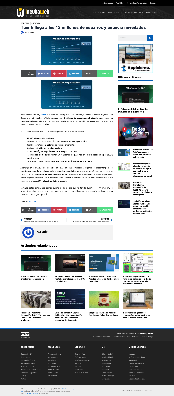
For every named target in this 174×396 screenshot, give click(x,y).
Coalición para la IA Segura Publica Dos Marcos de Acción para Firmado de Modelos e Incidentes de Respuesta (142, 207)
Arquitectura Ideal (28, 363)
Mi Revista (106, 379)
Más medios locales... (137, 379)
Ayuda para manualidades (31, 370)
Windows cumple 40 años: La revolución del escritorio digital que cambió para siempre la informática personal (142, 170)
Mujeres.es (79, 370)
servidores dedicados (31, 393)
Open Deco (25, 357)
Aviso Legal (148, 390)
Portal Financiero (108, 376)
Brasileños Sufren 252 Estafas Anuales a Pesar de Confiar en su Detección (143, 153)
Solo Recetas (80, 354)
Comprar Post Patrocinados (137, 3)
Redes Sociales (53, 370)
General (25, 23)
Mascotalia (106, 370)
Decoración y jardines (29, 373)
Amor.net (78, 363)
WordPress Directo (55, 366)
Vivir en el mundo (81, 373)
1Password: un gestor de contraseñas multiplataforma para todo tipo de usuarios (136, 315)
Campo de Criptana (136, 363)
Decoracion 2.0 (26, 354)
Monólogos (106, 366)
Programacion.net (54, 354)
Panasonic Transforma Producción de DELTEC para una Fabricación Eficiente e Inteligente (142, 188)
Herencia (132, 376)
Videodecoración (27, 366)
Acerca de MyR (147, 337)
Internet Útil (52, 376)
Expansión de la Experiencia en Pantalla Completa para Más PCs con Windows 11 (70, 279)
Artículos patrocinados (101, 337)
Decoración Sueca (28, 360)
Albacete (132, 354)
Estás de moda (80, 357)
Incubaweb (52, 363)
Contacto (153, 3)
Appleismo (52, 360)
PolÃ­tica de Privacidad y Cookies (132, 390)
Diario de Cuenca (135, 370)
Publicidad (119, 3)
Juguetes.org (107, 363)
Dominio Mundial (108, 357)
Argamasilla (133, 360)
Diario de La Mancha (137, 373)
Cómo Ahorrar (107, 373)
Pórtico (23, 379)
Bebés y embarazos (82, 360)
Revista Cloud (53, 373)
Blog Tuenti (33, 201)
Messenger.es (53, 357)
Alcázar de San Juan (137, 357)
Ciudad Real (133, 366)
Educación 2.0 (107, 354)
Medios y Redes (146, 333)
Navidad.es (106, 360)
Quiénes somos (107, 3)
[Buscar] (150, 38)
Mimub (23, 376)
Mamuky (78, 366)
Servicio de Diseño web (121, 337)
